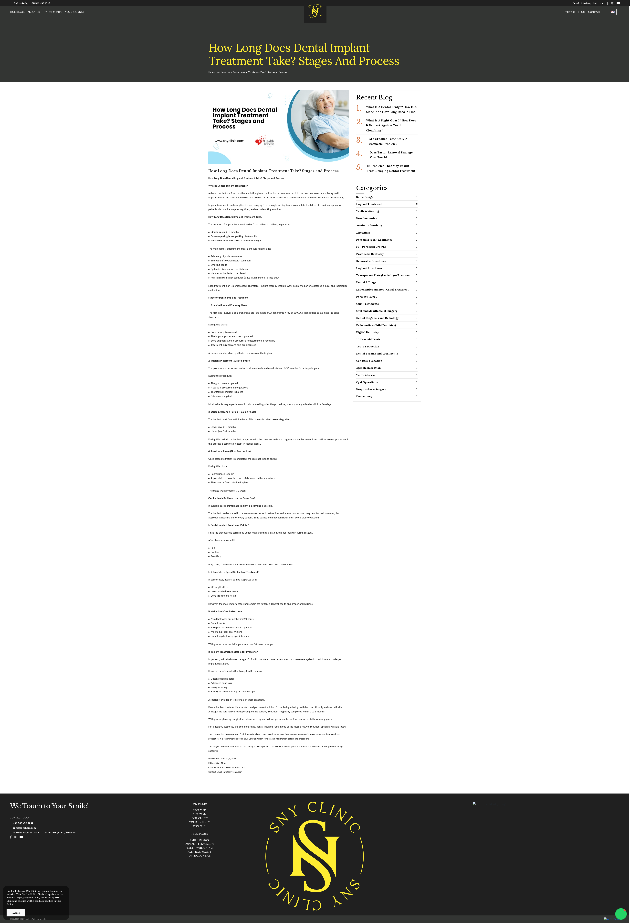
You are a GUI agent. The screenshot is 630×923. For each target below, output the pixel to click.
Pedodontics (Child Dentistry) (387, 325)
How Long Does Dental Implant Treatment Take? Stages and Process (251, 72)
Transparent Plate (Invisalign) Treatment (387, 275)
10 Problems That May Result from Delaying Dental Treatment (385, 168)
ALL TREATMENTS (199, 851)
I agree (16, 912)
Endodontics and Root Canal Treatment (387, 289)
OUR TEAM (199, 814)
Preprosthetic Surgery (387, 389)
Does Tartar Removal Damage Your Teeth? (384, 154)
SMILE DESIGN (199, 839)
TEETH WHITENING (200, 847)
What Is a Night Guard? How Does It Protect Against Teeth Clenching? (386, 125)
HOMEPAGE (17, 11)
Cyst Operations (387, 382)
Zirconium (387, 232)
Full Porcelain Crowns (387, 246)
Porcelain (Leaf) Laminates (387, 239)
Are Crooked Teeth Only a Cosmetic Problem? (381, 141)
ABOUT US (199, 810)
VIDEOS (570, 11)
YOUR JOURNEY (74, 11)
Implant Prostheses (387, 268)
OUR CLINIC (200, 818)
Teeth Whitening (387, 211)
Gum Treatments (387, 303)
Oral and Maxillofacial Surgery (387, 310)
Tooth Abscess (387, 375)
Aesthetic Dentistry (387, 225)
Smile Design (387, 197)
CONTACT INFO (19, 817)
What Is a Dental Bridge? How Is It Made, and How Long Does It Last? (386, 109)
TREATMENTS (53, 11)
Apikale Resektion (387, 367)
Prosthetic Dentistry (387, 254)
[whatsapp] (621, 914)
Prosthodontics (387, 218)
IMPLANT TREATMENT (199, 843)
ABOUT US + (35, 11)
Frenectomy (387, 396)
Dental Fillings (387, 282)
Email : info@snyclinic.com (588, 3)
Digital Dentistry (387, 332)
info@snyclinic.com (24, 827)
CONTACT (594, 11)
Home (211, 72)
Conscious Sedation (387, 360)
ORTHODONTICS (200, 855)
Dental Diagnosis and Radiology (387, 318)
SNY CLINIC (199, 804)
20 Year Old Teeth (387, 339)
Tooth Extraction (387, 346)
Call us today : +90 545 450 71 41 (32, 3)
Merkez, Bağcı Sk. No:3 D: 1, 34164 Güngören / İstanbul (44, 832)
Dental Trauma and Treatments (387, 353)
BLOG (581, 11)
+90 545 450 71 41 (23, 823)
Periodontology (387, 296)
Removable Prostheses (387, 261)
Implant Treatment (387, 204)
